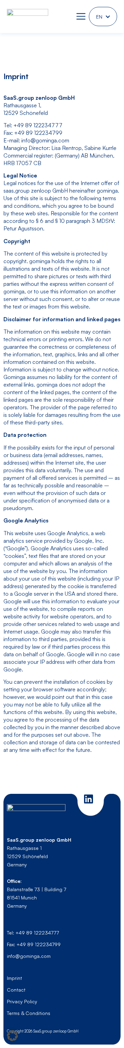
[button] (12, 1035)
